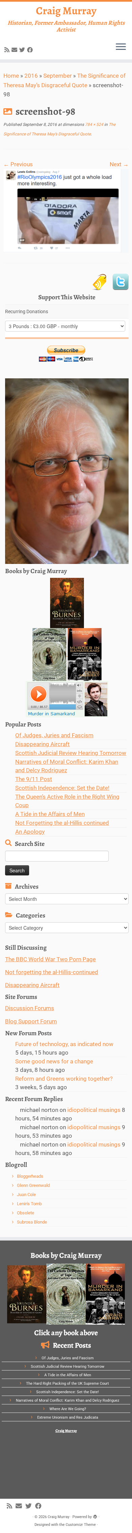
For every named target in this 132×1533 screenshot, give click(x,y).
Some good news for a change (54, 1061)
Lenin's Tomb (29, 1203)
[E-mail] (15, 49)
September (57, 75)
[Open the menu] (121, 47)
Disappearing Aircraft (42, 744)
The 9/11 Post (33, 779)
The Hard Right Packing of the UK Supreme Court (67, 1383)
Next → (119, 164)
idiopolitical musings (93, 1109)
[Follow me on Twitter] (23, 49)
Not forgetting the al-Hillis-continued (51, 972)
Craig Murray (66, 10)
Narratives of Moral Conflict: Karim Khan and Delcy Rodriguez (67, 1400)
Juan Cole (26, 1194)
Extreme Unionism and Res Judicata (67, 1417)
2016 (31, 75)
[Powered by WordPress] (95, 1515)
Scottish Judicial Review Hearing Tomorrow (70, 753)
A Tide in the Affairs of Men (50, 814)
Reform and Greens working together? (64, 1078)
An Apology (30, 831)
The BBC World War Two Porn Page (50, 959)
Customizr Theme (81, 1524)
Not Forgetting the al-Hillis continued (62, 822)
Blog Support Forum (31, 1021)
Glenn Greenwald (33, 1185)
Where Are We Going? (67, 1409)
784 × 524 (93, 124)
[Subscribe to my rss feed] (8, 49)
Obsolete (25, 1212)
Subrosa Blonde (32, 1222)
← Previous (18, 164)
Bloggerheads (30, 1176)
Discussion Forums (29, 1008)
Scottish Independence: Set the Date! (62, 787)
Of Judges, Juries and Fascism (54, 735)
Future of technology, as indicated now (64, 1044)
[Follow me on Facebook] (31, 49)
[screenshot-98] (66, 210)
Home (11, 75)
